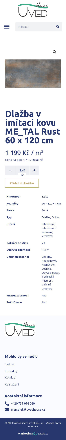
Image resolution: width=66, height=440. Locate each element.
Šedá (45, 210)
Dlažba (46, 217)
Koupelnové (49, 260)
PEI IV (45, 249)
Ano (44, 295)
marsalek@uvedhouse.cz (28, 409)
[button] (7, 26)
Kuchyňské (48, 264)
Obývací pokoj (50, 272)
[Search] (57, 26)
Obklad (56, 217)
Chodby (46, 256)
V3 (43, 243)
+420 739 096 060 (23, 403)
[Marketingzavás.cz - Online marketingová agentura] (33, 434)
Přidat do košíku (22, 183)
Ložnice (46, 268)
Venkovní (47, 236)
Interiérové (48, 224)
